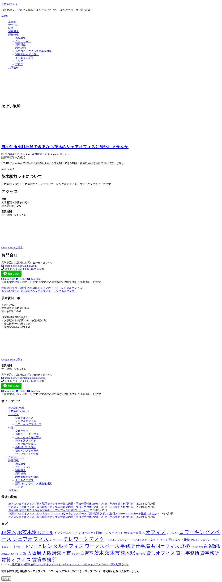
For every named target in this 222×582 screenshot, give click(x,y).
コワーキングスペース (28, 424)
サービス (13, 24)
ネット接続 (182, 539)
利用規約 (20, 47)
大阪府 (34, 553)
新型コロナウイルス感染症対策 (33, 51)
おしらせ (64, 154)
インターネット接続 (116, 533)
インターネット (64, 533)
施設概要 (20, 38)
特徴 (11, 28)
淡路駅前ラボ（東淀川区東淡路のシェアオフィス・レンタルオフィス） (43, 287)
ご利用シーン (16, 457)
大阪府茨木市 (56, 553)
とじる (6, 578)
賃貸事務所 (44, 559)
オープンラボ (172, 533)
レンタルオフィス (25, 421)
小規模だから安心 (25, 447)
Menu (4, 15)
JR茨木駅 (27, 532)
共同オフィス (165, 546)
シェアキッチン (56, 540)
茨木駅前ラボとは (18, 411)
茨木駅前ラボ (9, 4)
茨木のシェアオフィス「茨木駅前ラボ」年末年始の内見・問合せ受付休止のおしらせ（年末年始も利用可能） (72, 503)
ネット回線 (167, 539)
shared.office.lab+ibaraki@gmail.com (24, 377)
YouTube (35, 278)
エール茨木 (137, 533)
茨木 (99, 553)
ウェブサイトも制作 (27, 454)
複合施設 (141, 553)
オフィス (155, 532)
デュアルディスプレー (117, 539)
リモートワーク (27, 546)
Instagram (9, 278)
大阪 (22, 553)
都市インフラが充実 (27, 450)
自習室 (86, 553)
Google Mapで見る (12, 247)
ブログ (19, 64)
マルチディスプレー (201, 539)
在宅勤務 (211, 546)
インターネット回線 (88, 533)
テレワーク (75, 539)
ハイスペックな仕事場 (28, 437)
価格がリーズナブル (27, 434)
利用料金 (13, 31)
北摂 (185, 546)
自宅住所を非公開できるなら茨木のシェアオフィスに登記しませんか (65, 147)
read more (6, 169)
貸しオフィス (160, 553)
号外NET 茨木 (197, 547)
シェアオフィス (24, 417)
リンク (19, 61)
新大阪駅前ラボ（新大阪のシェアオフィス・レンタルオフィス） (39, 291)
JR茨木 (8, 532)
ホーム (12, 21)
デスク (96, 539)
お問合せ (13, 67)
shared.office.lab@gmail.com (20, 265)
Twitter (22, 278)
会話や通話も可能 (25, 440)
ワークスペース (102, 546)
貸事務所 (209, 553)
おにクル (45, 533)
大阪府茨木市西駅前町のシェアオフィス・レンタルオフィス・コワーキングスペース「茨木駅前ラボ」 (69, 564)
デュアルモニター (139, 539)
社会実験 (76, 554)
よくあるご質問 (24, 57)
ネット (154, 539)
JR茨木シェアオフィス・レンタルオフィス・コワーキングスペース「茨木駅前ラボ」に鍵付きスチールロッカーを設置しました (82, 513)
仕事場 (143, 546)
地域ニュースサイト (10, 554)
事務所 (127, 546)
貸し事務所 (187, 553)
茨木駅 (128, 553)
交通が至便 (21, 430)
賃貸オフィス (16, 559)
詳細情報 (13, 34)
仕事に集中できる (25, 444)
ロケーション (23, 41)
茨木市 (112, 553)
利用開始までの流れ (27, 54)
